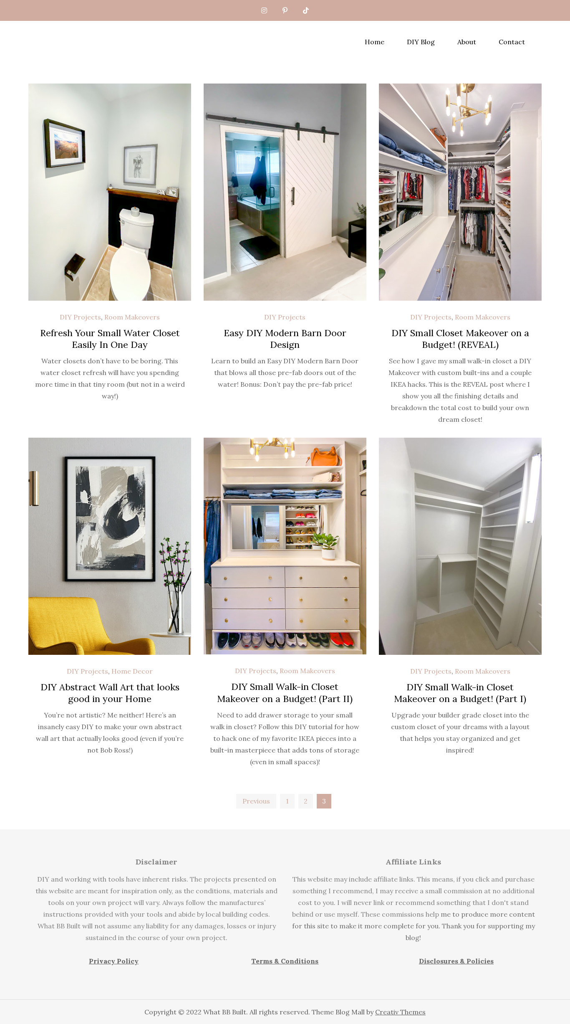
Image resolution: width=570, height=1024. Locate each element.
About (466, 42)
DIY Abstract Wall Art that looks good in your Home (109, 693)
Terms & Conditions (284, 961)
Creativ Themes (400, 1012)
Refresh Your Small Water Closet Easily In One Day (110, 339)
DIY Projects (80, 317)
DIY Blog (421, 42)
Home (374, 42)
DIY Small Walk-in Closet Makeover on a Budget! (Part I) (460, 693)
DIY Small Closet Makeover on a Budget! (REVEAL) (460, 339)
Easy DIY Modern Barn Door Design (285, 339)
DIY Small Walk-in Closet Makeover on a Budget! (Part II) (285, 693)
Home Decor (132, 671)
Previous (256, 801)
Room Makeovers (132, 317)
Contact (512, 42)
